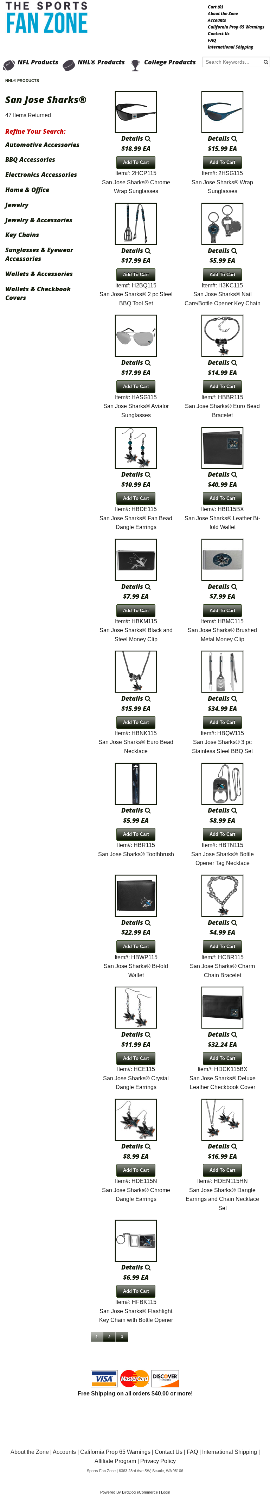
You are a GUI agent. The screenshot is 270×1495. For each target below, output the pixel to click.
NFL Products (38, 61)
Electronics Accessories (41, 174)
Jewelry (16, 205)
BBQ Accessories (30, 159)
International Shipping (230, 47)
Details (133, 138)
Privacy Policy (158, 1461)
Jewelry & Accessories (38, 220)
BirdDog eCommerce (140, 1492)
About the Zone (223, 14)
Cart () (215, 7)
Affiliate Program (115, 1461)
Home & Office (27, 189)
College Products (170, 61)
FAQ (212, 40)
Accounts (217, 20)
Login (165, 1492)
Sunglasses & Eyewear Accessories (39, 254)
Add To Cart (136, 162)
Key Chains (22, 234)
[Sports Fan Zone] (48, 17)
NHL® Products (101, 61)
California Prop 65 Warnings (236, 27)
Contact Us (219, 34)
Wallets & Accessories (39, 273)
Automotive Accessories (42, 144)
